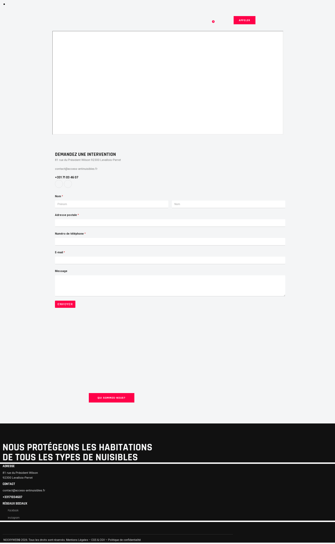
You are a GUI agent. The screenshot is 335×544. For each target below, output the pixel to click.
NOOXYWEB (10, 540)
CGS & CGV (98, 540)
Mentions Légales (77, 540)
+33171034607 (12, 497)
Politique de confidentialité (124, 540)
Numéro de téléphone (70, 233)
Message (61, 271)
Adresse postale (67, 215)
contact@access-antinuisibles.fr (76, 169)
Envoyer (65, 304)
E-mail (60, 252)
